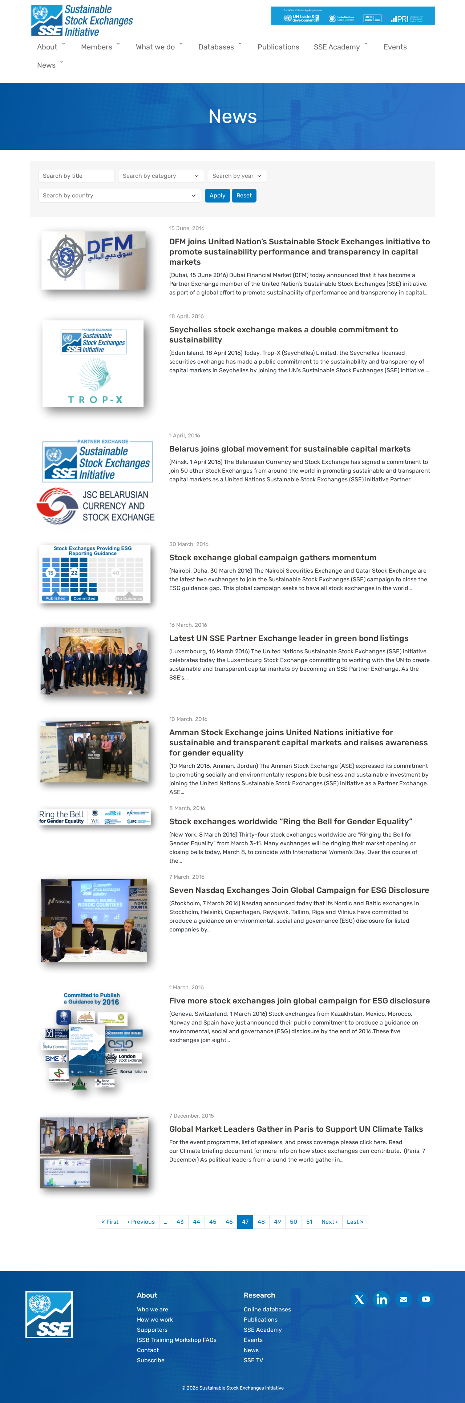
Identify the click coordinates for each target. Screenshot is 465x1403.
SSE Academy (263, 1329)
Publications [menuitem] (278, 47)
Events (253, 1339)
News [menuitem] (43, 67)
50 (293, 1221)
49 (277, 1221)
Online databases (267, 1309)
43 (180, 1221)
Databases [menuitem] (212, 49)
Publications (261, 1319)
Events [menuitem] (395, 47)
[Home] (128, 20)
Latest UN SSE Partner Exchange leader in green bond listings (289, 638)
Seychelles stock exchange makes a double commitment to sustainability (283, 335)
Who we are (152, 1309)
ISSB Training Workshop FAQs (177, 1339)
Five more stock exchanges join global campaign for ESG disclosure (299, 1001)
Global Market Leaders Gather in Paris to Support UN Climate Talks (296, 1129)
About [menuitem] (43, 49)
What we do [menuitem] (152, 49)
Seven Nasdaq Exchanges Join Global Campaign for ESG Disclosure (299, 890)
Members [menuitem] (93, 49)
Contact (148, 1350)
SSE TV (253, 1360)
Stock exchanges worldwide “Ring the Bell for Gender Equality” (291, 821)
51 (309, 1221)
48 (261, 1221)
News (251, 1350)
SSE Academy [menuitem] (333, 49)
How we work (155, 1319)
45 (213, 1221)
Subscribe (151, 1360)
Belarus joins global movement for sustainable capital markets (290, 449)
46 (229, 1221)
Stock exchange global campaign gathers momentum (273, 557)
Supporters (152, 1329)
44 (196, 1221)
